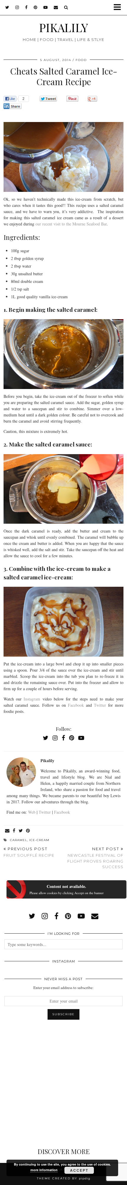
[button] (119, 7)
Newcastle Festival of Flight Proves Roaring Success (95, 857)
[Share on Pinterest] (28, 830)
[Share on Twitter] (21, 830)
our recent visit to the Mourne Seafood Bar (71, 224)
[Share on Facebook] (14, 830)
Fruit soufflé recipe (29, 852)
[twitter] (7, 7)
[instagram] (17, 7)
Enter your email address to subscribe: (63, 987)
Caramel (18, 840)
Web (31, 812)
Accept (79, 1170)
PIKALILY (63, 27)
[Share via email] (7, 830)
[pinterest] (36, 7)
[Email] (56, 7)
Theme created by (63, 1178)
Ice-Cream (39, 840)
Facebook (77, 705)
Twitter (101, 705)
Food (81, 60)
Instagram (33, 699)
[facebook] (26, 7)
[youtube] (45, 7)
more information (44, 1170)
